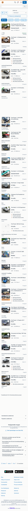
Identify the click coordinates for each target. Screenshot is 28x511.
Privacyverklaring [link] (18, 482)
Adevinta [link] (16, 490)
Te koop (22, 20)
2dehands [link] (3, 493)
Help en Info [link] (17, 479)
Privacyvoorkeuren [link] (18, 484)
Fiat (16, 20)
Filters (4, 20)
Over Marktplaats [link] (5, 488)
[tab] (2, 12)
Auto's (10, 20)
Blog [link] (2, 477)
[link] (2, 2)
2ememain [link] (16, 493)
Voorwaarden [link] (4, 482)
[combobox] (12, 6)
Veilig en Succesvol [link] (5, 479)
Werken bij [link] (16, 488)
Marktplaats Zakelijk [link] (18, 477)
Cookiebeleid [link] (4, 484)
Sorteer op (15, 10)
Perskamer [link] (3, 490)
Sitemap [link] (3, 495)
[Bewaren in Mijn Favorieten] (8, 25)
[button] (18, 2)
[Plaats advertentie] (25, 2)
